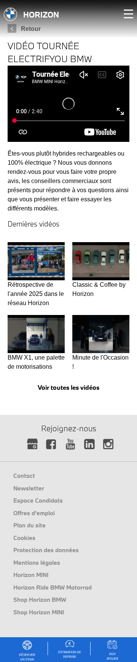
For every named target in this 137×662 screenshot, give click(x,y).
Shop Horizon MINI (38, 612)
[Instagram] (108, 444)
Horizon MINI (30, 574)
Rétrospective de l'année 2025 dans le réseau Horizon (36, 293)
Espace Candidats (38, 500)
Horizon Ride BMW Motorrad (52, 587)
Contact (24, 475)
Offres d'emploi (34, 513)
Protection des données (46, 550)
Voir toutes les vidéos (68, 387)
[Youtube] (70, 444)
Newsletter (28, 488)
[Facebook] (51, 444)
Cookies (24, 537)
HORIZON (41, 14)
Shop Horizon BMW (39, 599)
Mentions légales (36, 562)
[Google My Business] (32, 444)
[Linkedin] (89, 444)
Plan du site (29, 525)
